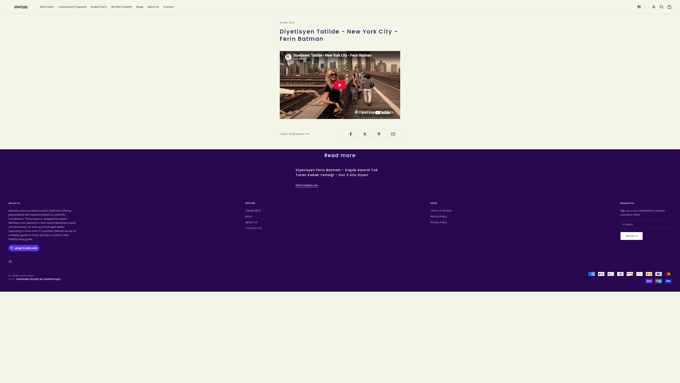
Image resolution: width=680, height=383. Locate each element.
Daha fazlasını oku (307, 185)
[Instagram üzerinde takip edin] (10, 261)
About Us (153, 6)
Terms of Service (441, 210)
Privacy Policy (438, 222)
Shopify (34, 279)
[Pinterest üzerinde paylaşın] (379, 134)
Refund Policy (438, 216)
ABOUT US (251, 222)
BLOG (248, 216)
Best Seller (47, 6)
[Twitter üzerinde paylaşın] (365, 134)
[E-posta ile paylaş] (393, 134)
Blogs (140, 6)
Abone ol (632, 236)
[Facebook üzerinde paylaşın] (351, 134)
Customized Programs (72, 6)
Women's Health (121, 6)
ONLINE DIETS (253, 210)
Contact (168, 6)
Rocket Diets (99, 6)
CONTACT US (253, 228)
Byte (11, 279)
